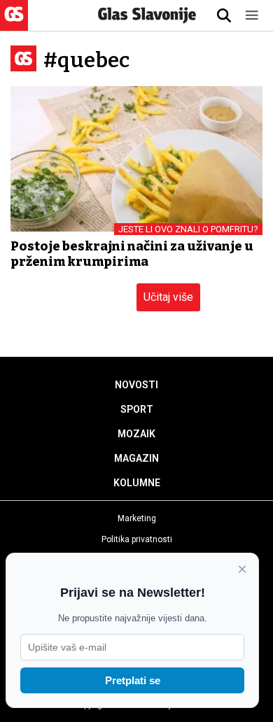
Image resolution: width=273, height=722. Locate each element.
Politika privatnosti (137, 539)
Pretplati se (132, 680)
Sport (136, 409)
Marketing (137, 518)
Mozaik (136, 433)
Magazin (136, 458)
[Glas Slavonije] (14, 24)
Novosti (136, 384)
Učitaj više (168, 297)
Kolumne (136, 482)
